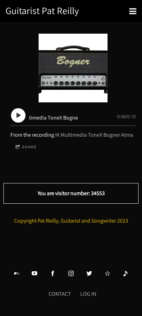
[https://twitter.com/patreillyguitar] (89, 273)
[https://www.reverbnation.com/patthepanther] (107, 273)
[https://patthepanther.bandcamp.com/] (16, 273)
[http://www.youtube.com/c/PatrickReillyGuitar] (34, 273)
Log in (88, 293)
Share (29, 146)
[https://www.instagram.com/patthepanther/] (71, 273)
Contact (60, 293)
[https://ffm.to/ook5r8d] (125, 273)
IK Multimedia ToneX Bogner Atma (94, 134)
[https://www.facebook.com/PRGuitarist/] (52, 273)
